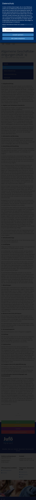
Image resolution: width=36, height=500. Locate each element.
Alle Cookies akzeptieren (18, 38)
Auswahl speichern (18, 35)
